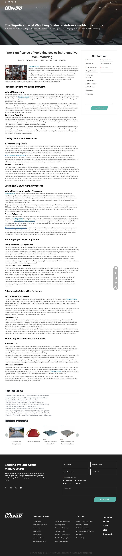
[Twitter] (12, 2)
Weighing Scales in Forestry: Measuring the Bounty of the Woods (27, 398)
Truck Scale (37, 521)
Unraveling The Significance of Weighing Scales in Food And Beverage (29, 415)
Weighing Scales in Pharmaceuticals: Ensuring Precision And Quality (27, 413)
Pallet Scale (37, 531)
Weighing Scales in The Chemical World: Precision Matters (25, 408)
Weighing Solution (82, 525)
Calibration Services (82, 528)
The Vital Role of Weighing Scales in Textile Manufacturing (25, 402)
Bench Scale (37, 534)
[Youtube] (15, 2)
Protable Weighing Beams (63, 538)
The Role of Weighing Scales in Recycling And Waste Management (27, 411)
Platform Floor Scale (40, 525)
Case (105, 526)
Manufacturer (91, 84)
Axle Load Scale (38, 538)
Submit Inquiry (99, 108)
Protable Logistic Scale (62, 534)
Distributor (90, 81)
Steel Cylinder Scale (39, 541)
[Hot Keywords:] (101, 1)
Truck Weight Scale (33, 441)
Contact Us (108, 534)
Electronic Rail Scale (61, 528)
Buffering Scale (60, 525)
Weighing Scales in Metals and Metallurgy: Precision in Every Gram (27, 396)
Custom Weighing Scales (84, 521)
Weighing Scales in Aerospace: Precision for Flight (22, 400)
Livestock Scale (60, 531)
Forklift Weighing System (63, 521)
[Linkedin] (9, 2)
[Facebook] (6, 2)
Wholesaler (91, 87)
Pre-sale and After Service (85, 531)
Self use (90, 90)
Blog (105, 530)
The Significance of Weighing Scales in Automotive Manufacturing (27, 404)
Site (64, 60)
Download (79, 534)
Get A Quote (110, 8)
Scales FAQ (80, 538)
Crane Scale (37, 528)
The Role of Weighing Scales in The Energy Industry (22, 406)
